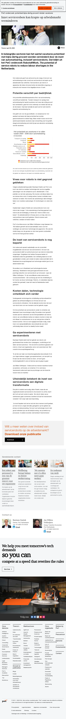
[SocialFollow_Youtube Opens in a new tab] (41, 617)
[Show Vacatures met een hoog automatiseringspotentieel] (33, 162)
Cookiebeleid (28, 4)
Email (18, 527)
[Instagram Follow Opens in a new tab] (43, 617)
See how (7, 569)
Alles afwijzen (58, 8)
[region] (33, 6)
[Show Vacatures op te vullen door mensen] (29, 160)
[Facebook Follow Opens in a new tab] (35, 617)
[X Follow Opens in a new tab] (38, 617)
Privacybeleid (17, 4)
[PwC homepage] (4, 702)
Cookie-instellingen (8, 8)
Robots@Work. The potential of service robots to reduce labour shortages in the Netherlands (29, 65)
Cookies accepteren (45, 8)
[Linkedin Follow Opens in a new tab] (14, 527)
